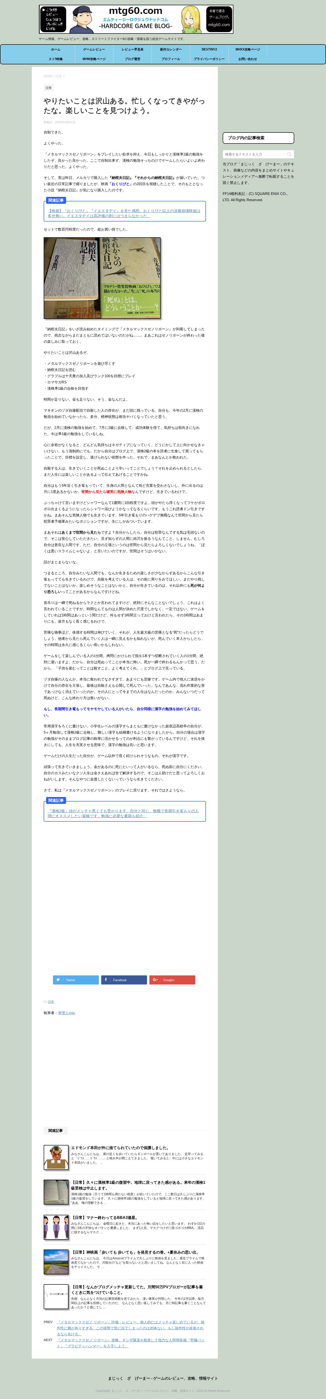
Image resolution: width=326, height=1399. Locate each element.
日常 (51, 1002)
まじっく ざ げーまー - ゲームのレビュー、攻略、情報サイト (163, 1378)
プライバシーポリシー (209, 59)
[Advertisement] (84, 864)
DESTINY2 (209, 49)
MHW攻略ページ (94, 59)
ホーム (55, 49)
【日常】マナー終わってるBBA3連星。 (105, 1218)
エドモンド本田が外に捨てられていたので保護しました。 (120, 1148)
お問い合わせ (247, 59)
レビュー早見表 (132, 49)
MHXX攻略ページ (248, 49)
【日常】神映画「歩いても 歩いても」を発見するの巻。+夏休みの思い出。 (135, 1252)
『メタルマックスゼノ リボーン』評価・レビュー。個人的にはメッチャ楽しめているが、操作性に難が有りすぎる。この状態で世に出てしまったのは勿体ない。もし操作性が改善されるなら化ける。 (131, 1328)
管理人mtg (66, 1013)
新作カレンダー (171, 49)
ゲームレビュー (94, 49)
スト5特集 (56, 59)
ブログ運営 (132, 59)
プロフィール (171, 59)
